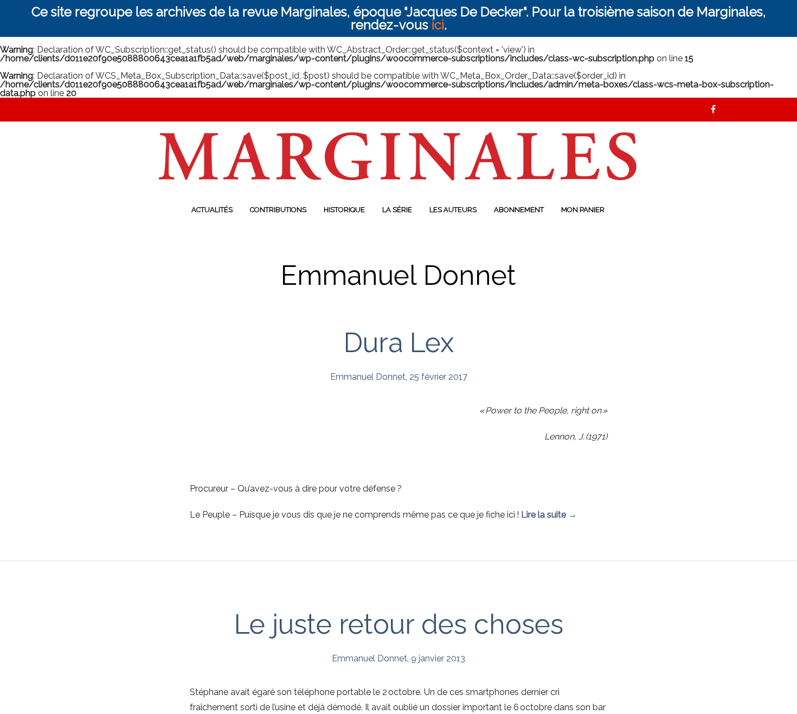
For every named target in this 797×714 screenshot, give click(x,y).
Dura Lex (399, 343)
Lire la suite (549, 514)
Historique (344, 210)
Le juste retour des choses (398, 624)
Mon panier (583, 210)
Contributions (278, 210)
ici (438, 25)
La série (397, 210)
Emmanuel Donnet (368, 377)
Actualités (212, 210)
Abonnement (519, 210)
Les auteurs (453, 210)
